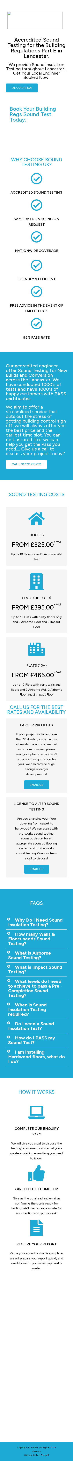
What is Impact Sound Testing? (35, 969)
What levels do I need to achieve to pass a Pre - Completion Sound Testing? (35, 988)
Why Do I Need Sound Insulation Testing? (35, 922)
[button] (36, 922)
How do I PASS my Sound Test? (31, 1040)
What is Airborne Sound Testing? (29, 955)
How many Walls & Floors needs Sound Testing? (31, 938)
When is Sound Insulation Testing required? (27, 1009)
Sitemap (36, 1451)
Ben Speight (42, 1455)
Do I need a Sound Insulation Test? (31, 1026)
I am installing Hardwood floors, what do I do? (36, 1056)
